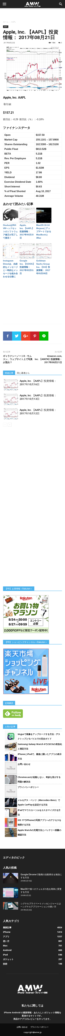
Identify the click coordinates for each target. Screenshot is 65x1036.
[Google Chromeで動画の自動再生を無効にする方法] (10, 878)
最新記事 (7, 927)
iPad (5, 954)
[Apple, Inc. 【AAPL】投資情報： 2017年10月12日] (10, 414)
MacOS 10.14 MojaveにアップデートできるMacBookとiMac (43, 231)
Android (7, 950)
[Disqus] (32, 469)
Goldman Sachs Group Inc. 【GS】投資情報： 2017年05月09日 (43, 267)
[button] (61, 4)
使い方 (6, 941)
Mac (5, 945)
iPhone (6, 931)
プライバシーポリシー (28, 787)
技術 (5, 963)
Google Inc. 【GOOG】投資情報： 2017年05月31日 (27, 267)
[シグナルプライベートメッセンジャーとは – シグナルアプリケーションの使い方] (10, 906)
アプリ (6, 936)
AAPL (13, 22)
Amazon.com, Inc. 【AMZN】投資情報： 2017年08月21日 (48, 359)
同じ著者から (23, 373)
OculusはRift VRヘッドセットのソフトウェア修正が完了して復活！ (10, 231)
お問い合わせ (24, 764)
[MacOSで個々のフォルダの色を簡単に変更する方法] (10, 893)
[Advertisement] (32, 13)
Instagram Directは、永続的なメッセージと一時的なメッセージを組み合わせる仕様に (10, 268)
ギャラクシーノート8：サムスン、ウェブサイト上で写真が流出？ (17, 359)
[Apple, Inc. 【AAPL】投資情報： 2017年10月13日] (10, 399)
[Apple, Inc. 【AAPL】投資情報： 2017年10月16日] (10, 385)
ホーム (5, 22)
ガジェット (8, 959)
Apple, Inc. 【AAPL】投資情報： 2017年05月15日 (27, 231)
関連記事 (9, 373)
